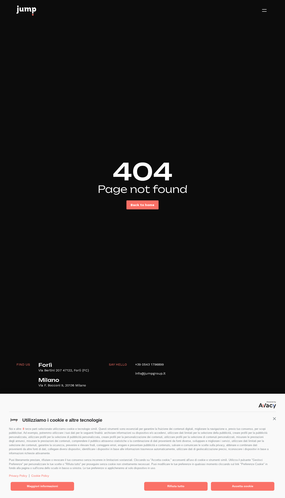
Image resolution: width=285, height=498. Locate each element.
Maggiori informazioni (42, 486)
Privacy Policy (18, 475)
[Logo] (26, 10)
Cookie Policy (40, 475)
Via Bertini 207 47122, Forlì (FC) (63, 370)
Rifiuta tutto (175, 486)
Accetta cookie (242, 486)
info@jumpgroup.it (150, 373)
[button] (274, 418)
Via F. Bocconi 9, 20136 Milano (62, 385)
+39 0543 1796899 (149, 364)
